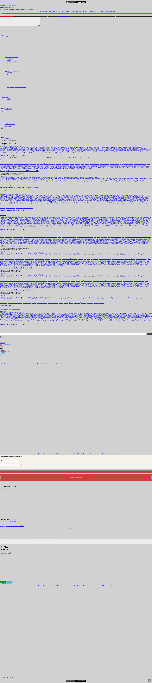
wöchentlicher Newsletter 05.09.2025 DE (12, 324)
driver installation (102, 299)
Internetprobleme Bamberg (116, 200)
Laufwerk (125, 222)
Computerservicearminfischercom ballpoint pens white (17, 268)
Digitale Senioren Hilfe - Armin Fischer (28, 240)
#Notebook (32, 148)
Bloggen (71, 197)
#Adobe (36, 195)
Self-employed (48, 263)
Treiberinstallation (131, 302)
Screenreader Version (81, 2)
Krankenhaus (65, 222)
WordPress (129, 207)
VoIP (59, 183)
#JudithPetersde (35, 238)
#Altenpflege (51, 147)
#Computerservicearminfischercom (122, 147)
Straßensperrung (3, 183)
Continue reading (3, 159)
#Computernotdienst (63, 147)
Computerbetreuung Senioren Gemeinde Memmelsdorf (72, 163)
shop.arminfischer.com (9, 45)
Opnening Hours (29, 151)
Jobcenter (60, 222)
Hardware (109, 240)
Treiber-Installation (123, 302)
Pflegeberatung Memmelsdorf (87, 151)
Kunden (89, 222)
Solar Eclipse (12, 152)
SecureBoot (7, 152)
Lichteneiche (67, 150)
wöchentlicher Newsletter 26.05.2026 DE (12, 229)
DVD (102, 221)
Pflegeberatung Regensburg (128, 203)
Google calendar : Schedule (10, 124)
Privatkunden (129, 224)
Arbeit (49, 197)
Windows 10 (47, 152)
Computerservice (90, 220)
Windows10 (46, 168)
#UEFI (1, 219)
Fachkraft (59, 199)
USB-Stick (59, 205)
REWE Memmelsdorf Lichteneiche (113, 166)
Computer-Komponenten (100, 197)
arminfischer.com (8, 138)
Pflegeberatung (33, 203)
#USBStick (73, 196)
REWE (85, 166)
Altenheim (16, 219)
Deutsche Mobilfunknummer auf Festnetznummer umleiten (25, 199)
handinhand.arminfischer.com (19, 150)
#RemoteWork (33, 255)
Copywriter (46, 258)
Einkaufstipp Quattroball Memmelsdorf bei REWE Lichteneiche (19, 187)
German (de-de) (9, 181)
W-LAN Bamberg (101, 167)
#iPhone (134, 161)
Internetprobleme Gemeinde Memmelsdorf (140, 200)
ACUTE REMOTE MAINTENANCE (59, 148)
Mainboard (140, 222)
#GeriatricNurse (79, 254)
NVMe (7, 262)
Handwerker (52, 222)
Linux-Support (124, 201)
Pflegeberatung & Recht (41, 203)
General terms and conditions (12, 61)
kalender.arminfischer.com (10, 125)
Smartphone (22, 167)
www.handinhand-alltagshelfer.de (22, 208)
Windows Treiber (5, 305)
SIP (135, 182)
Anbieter (33, 179)
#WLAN (106, 196)
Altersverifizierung (32, 219)
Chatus (6, 88)
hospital (96, 259)
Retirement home (143, 262)
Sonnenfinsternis (19, 152)
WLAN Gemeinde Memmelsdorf (68, 168)
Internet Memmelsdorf (36, 165)
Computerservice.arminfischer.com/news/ (102, 149)
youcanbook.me (8, 126)
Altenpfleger (26, 219)
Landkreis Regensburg (47, 150)
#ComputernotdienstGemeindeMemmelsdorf (76, 147)
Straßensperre (149, 182)
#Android (40, 161)
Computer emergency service (114, 148)
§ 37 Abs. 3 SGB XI (8, 195)
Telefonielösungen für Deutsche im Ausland (48, 205)
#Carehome (51, 253)
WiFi (6, 168)
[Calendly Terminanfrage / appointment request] (108, 11)
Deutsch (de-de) (114, 149)
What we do (9, 58)
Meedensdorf (83, 150)
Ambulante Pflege (27, 197)
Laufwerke (141, 317)
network (85, 202)
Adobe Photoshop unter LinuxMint (137, 196)
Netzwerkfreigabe (109, 202)
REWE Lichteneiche (102, 166)
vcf (3, 127)
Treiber (117, 302)
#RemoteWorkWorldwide (56, 255)
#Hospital (91, 254)
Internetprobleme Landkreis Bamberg (24, 201)
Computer (106, 148)
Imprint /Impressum (6, 97)
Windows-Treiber (90, 303)
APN (118, 314)
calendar (4, 120)
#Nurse (12, 255)
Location (4, 137)
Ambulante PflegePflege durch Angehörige (39, 197)
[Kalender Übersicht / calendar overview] (90, 11)
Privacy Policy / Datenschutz (7, 108)
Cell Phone (119, 219)
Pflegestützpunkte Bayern (116, 151)
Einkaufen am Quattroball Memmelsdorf (113, 180)
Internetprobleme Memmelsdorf (109, 260)
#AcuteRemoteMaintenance (10, 147)
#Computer (57, 147)
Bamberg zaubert (100, 148)
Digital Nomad (87, 221)
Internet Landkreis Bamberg (15, 165)
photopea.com (28, 204)
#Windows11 (49, 148)
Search (149, 333)
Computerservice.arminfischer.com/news (7, 7)
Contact (6, 36)
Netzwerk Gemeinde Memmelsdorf (23, 182)
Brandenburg (76, 197)
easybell (104, 180)
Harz (113, 240)
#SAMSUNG (2, 163)
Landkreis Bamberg (39, 150)
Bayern (64, 197)
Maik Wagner (72, 241)
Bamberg (90, 148)
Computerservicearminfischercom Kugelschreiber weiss (17, 290)
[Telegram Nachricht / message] (76, 11)
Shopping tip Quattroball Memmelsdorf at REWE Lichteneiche (19, 171)
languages (54, 150)
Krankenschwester (78, 222)
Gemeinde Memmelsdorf (132, 149)
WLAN (80, 207)
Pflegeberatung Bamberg (37, 151)
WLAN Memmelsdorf (90, 168)
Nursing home (2, 262)
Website (143, 205)
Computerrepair (17, 149)
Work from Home (48, 265)
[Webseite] (39, 11)
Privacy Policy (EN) (8, 109)
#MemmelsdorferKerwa (25, 148)
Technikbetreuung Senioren (31, 167)
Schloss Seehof (136, 166)
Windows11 (51, 168)
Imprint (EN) (7, 98)
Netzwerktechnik (116, 202)
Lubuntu (134, 201)
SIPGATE (138, 182)
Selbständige (48, 225)
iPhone (72, 181)
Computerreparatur (30, 149)
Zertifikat (31, 208)
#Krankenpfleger (63, 218)
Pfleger (83, 224)
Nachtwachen (75, 223)
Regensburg (123, 151)
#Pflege (51, 196)
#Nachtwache (96, 218)
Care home (36, 256)
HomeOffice (130, 164)
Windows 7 (96, 264)
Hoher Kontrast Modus (98, 316)
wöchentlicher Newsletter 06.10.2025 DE (12, 246)
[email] (54, 11)
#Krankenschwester (71, 218)
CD (115, 219)
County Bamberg (33, 164)
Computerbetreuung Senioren (125, 148)
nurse (148, 261)
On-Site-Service (66, 166)
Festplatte (123, 221)
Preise (8, 76)
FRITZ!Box (11, 259)
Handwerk (47, 222)
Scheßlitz (131, 166)
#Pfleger (111, 218)
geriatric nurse (47, 259)
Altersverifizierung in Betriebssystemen (44, 219)
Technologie (76, 167)
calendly (6, 123)
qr (2, 128)
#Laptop (138, 161)
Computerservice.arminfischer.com (6, 16)
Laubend (58, 150)
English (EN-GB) (57, 164)
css (63, 258)
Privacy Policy (10, 59)
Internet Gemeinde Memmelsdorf (140, 164)
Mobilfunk (111, 241)
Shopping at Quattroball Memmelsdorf (12, 167)
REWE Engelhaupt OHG (92, 166)
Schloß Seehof (94, 204)
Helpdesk (122, 164)
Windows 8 (101, 264)
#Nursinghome (17, 255)
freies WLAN (95, 199)
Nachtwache (70, 223)
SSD (59, 225)
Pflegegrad (136, 203)
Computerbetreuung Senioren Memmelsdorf (91, 163)
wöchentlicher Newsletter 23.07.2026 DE (12, 155)
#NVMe (108, 218)
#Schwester (136, 218)
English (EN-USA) (65, 164)
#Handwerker (57, 218)
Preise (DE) (9, 47)
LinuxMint (78, 150)
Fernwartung (72, 164)
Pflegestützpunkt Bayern (98, 151)
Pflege (29, 242)
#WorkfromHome (122, 255)
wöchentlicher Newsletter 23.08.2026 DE (8, 521)
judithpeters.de (21, 241)
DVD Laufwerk (106, 221)
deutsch (83, 180)
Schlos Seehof (75, 204)
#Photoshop (56, 196)
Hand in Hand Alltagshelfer (8, 150)
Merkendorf (112, 150)
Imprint (8, 60)
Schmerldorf (145, 151)
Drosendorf (120, 149)
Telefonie (81, 167)
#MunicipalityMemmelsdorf (135, 254)
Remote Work (139, 151)
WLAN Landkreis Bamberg (80, 168)
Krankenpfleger (71, 222)
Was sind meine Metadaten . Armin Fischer (8, 522)
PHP (37, 204)
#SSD (70, 196)
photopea (23, 204)
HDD (57, 222)
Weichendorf (28, 152)
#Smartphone (37, 148)
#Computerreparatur (103, 147)
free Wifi (82, 164)
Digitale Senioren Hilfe (16, 240)
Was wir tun (9, 72)
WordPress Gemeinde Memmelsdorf (52, 185)
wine (2, 185)
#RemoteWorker (123, 218)
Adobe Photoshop (127, 196)
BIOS (99, 219)
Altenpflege (81, 148)
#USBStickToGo (79, 196)
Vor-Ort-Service (91, 167)
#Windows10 (43, 148)
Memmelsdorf (94, 150)
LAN (50, 201)
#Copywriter (145, 253)
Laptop (85, 165)
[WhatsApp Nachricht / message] (62, 11)
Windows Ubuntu (106, 264)
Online (23, 151)
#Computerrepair (89, 147)
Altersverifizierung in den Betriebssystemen (60, 219)
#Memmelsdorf (90, 218)
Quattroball (81, 166)
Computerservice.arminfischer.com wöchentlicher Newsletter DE (82, 149)
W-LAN (95, 167)
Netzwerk (89, 202)
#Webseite (86, 196)
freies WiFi (90, 199)
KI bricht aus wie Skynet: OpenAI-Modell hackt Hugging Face (12, 525)
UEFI (24, 152)
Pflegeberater (27, 203)
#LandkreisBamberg (79, 218)
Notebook (20, 151)
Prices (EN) (9, 46)
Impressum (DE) (8, 99)
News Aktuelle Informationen (11, 151)
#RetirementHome (64, 255)
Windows (38, 152)
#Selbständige (141, 218)
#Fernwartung (103, 161)
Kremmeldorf (31, 150)
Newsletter (33, 182)
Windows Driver (77, 303)
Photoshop (33, 204)
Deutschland (39, 199)
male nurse (48, 261)
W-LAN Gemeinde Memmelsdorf (112, 167)
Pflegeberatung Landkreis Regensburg (103, 203)
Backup (52, 197)
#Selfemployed (89, 255)
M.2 (68, 241)
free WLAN (87, 164)
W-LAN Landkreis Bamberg (124, 167)
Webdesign (126, 205)
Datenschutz (9, 73)
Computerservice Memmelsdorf (123, 179)
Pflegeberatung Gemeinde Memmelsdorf (59, 151)
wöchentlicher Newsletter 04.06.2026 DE (12, 210)
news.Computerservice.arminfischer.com (12, 86)
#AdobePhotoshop (42, 195)
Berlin (68, 197)
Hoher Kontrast (90, 316)
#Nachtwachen (103, 218)
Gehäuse (131, 221)
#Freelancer (21, 218)
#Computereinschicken (62, 217)
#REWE (147, 161)
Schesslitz (122, 166)
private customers (123, 224)
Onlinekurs (96, 318)
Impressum (9, 75)
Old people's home (12, 262)
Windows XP (113, 264)
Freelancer (127, 221)
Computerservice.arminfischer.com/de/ (12, 71)
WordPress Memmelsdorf (10, 208)
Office (61, 166)
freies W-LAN (85, 199)
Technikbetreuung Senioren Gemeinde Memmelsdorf (47, 167)
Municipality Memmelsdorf (125, 150)
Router (148, 262)
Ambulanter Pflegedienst (73, 219)
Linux (120, 201)
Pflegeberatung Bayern (47, 151)
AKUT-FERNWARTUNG (73, 148)
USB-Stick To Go (115, 263)
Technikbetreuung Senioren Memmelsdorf (65, 167)
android (37, 179)
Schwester (38, 225)
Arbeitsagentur (85, 219)
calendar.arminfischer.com (9, 121)
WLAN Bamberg (57, 168)
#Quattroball (143, 161)
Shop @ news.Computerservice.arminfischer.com (16, 87)
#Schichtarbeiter (130, 218)
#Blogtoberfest (65, 237)
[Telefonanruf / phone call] (47, 11)
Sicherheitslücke (55, 225)
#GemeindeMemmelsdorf (5, 148)
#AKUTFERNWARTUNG (32, 147)
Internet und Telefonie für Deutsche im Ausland (101, 200)
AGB (8, 74)
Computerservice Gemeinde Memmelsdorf (108, 179)
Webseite (135, 205)
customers (67, 258)
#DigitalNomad (3, 218)
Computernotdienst (9, 149)
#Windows (90, 196)
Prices (8, 62)
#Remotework (116, 218)
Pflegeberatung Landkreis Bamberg (74, 151)
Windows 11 (64, 152)
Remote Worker (3, 225)
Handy (27, 150)
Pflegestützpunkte (107, 151)
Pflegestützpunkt (142, 203)
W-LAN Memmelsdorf (135, 167)
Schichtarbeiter (22, 225)
